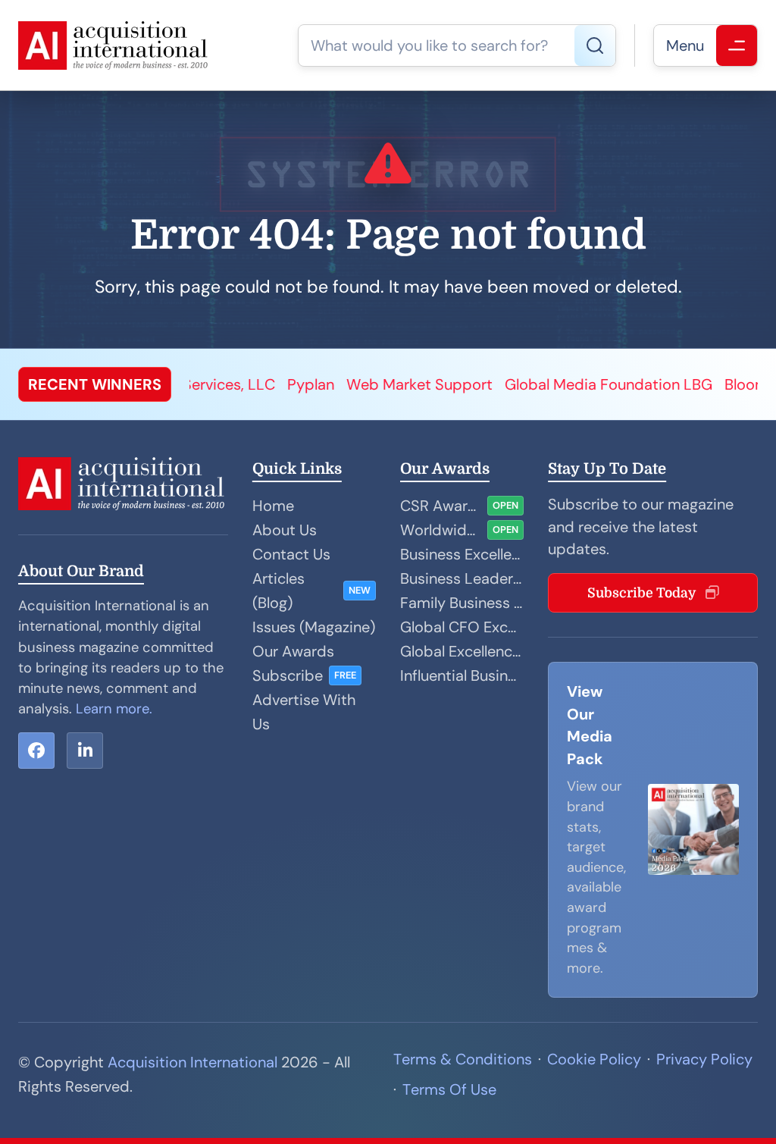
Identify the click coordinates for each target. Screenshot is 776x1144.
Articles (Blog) (278, 591)
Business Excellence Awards (462, 554)
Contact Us (291, 554)
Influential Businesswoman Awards (462, 675)
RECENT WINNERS (94, 384)
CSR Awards (440, 506)
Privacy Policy (704, 1059)
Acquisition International (192, 1062)
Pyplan (258, 384)
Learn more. (114, 709)
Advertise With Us (303, 712)
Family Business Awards (462, 603)
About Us (284, 530)
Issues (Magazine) (313, 627)
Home (273, 506)
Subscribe (287, 675)
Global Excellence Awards (462, 651)
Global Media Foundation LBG (556, 384)
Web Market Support (367, 384)
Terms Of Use (449, 1089)
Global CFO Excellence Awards (462, 627)
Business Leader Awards (462, 578)
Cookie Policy (594, 1059)
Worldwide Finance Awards (440, 530)
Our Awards (293, 651)
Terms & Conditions (462, 1059)
